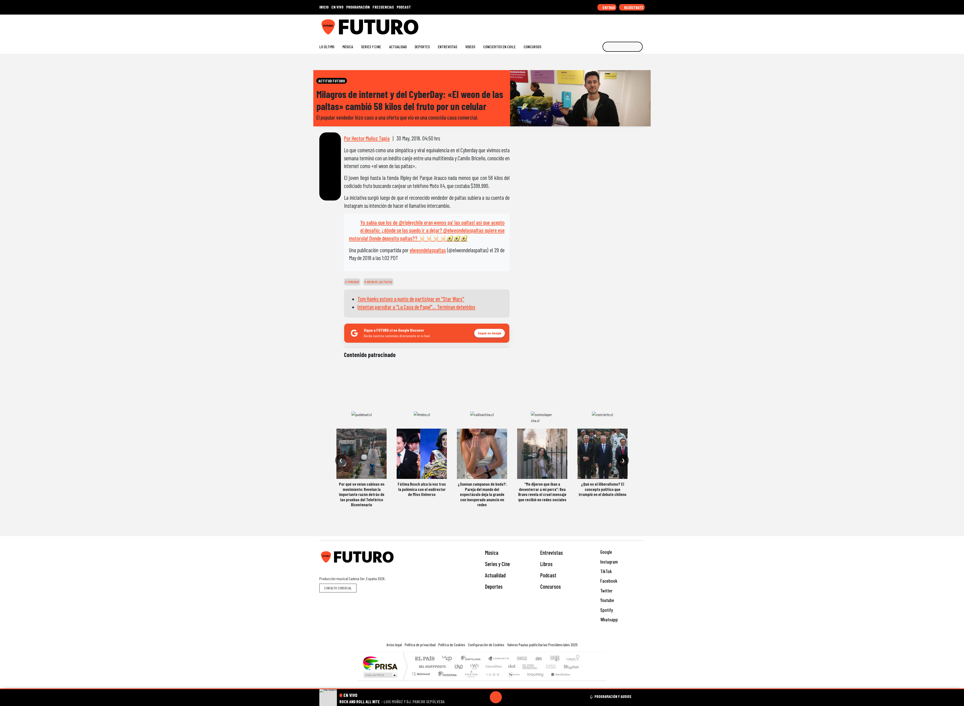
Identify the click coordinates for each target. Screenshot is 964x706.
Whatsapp (608, 619)
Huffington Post (431, 666)
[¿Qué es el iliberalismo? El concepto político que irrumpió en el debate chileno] (602, 454)
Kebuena (573, 666)
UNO (459, 666)
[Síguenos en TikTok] (602, 25)
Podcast (548, 575)
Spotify (606, 610)
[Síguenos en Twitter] (618, 25)
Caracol (573, 659)
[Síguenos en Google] (586, 25)
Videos (470, 46)
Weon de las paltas (379, 282)
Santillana (472, 659)
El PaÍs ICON (492, 680)
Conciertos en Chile (499, 46)
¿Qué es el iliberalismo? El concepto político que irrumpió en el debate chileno (602, 489)
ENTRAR (608, 7)
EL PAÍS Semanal (525, 666)
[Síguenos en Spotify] (634, 25)
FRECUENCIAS (383, 7)
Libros (546, 564)
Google (605, 552)
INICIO (324, 7)
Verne (540, 666)
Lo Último (326, 46)
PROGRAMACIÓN (358, 7)
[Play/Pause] (496, 697)
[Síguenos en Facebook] (610, 25)
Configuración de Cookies (486, 644)
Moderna (446, 680)
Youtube (606, 600)
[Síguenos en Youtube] (626, 25)
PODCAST (404, 7)
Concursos (532, 46)
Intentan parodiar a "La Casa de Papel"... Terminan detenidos (416, 307)
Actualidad (398, 46)
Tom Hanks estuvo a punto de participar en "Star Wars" (410, 298)
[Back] (472, 697)
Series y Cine (371, 46)
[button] (482, 688)
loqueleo (533, 680)
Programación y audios (613, 696)
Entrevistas (447, 46)
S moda (512, 680)
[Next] (520, 697)
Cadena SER (521, 659)
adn (554, 659)
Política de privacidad (420, 644)
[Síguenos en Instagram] (594, 25)
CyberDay (353, 282)
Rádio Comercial (580, 680)
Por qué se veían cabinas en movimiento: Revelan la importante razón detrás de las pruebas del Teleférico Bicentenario (361, 494)
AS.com (538, 659)
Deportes (422, 46)
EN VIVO (337, 7)
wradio (473, 666)
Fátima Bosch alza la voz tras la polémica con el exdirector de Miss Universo (422, 489)
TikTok (605, 571)
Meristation (558, 680)
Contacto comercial (338, 588)
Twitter (606, 590)
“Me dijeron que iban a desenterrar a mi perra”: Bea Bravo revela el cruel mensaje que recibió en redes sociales (542, 491)
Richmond (421, 680)
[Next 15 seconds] (508, 697)
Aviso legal (394, 644)
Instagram (608, 562)
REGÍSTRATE (633, 7)
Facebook (608, 581)
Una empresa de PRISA (380, 663)
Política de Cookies (451, 644)
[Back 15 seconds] (484, 697)
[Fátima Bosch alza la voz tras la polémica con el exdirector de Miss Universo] (422, 454)
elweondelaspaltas (428, 250)
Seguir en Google (489, 333)
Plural (470, 680)
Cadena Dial (555, 666)
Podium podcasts (421, 673)
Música (347, 46)
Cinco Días (492, 666)
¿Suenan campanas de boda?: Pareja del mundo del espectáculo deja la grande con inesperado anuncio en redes (482, 494)
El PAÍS (424, 659)
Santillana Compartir (498, 659)
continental (512, 666)
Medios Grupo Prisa (380, 675)
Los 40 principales (448, 659)
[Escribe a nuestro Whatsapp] (642, 25)
